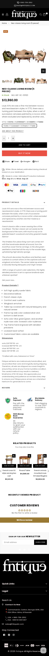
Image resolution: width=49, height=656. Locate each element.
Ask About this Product (13, 131)
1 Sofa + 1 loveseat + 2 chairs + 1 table (19, 126)
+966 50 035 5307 (19, 620)
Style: (22, 122)
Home (4, 23)
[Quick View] (14, 456)
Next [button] (44, 49)
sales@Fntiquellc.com (14, 624)
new (5, 31)
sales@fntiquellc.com (25, 5)
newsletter (24, 536)
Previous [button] (5, 49)
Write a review (24, 520)
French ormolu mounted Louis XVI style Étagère (40, 473)
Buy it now (24, 153)
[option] (24, 52)
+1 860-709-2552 (25, 2)
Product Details (10, 202)
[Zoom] (43, 71)
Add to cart (9, 466)
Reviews (6, 388)
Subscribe (40, 542)
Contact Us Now (12, 604)
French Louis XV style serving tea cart (9, 473)
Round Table (24, 470)
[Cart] (44, 14)
